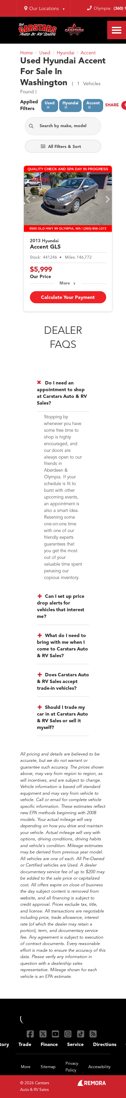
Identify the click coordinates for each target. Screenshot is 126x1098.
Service (75, 1044)
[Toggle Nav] (116, 30)
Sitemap (48, 1067)
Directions (104, 1044)
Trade (24, 1044)
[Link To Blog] (93, 1034)
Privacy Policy (72, 1067)
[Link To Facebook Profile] (31, 1034)
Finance (49, 1044)
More (64, 283)
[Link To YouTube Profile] (56, 1034)
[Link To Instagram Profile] (68, 1034)
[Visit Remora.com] (91, 1084)
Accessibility (99, 1067)
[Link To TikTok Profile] (81, 1034)
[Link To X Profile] (43, 1034)
